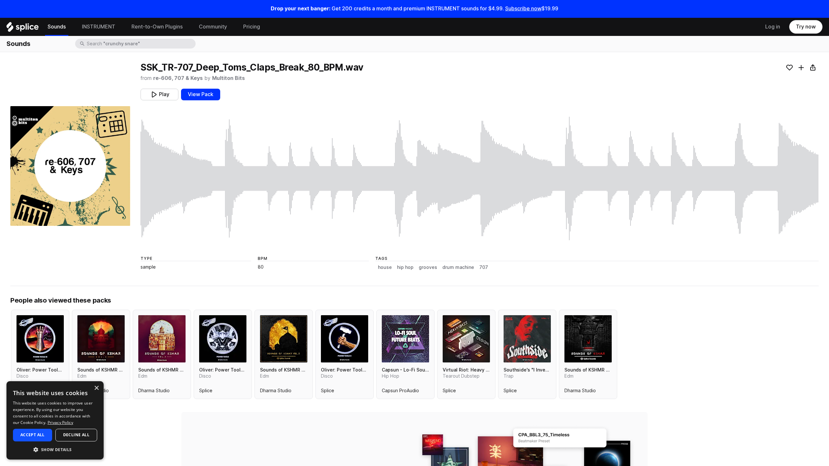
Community (213, 27)
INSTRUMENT (98, 27)
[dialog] (55, 420)
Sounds (57, 27)
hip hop (405, 267)
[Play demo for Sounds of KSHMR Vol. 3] (101, 338)
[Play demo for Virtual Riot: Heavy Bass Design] (466, 338)
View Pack (200, 94)
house (385, 267)
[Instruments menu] (120, 27)
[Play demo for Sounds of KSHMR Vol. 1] (588, 338)
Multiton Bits (228, 78)
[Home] (22, 28)
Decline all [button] (76, 435)
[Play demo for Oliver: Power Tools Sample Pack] (222, 338)
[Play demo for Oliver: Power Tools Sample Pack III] (40, 338)
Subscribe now (523, 9)
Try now (806, 27)
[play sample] (480, 178)
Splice (205, 392)
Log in (772, 27)
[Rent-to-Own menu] (187, 27)
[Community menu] (232, 27)
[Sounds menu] (70, 27)
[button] (55, 449)
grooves (428, 267)
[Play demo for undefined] (70, 166)
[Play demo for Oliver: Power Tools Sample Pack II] (344, 338)
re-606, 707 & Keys (178, 78)
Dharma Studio (154, 392)
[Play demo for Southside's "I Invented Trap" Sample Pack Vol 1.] (527, 338)
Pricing (251, 27)
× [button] (96, 388)
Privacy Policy (60, 422)
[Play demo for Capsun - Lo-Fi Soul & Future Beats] (405, 338)
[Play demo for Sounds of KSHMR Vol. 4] (162, 338)
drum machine (458, 267)
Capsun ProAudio (400, 392)
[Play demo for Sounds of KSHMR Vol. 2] (283, 338)
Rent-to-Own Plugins (157, 27)
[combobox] (140, 43)
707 (483, 267)
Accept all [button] (32, 435)
